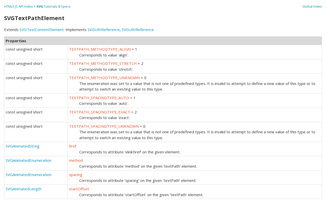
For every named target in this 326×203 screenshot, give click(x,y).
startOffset (79, 188)
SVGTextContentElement (42, 29)
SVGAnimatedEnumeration (28, 160)
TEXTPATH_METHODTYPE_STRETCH (103, 63)
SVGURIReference (104, 29)
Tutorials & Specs (53, 6)
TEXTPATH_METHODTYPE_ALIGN (100, 49)
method (76, 160)
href (72, 146)
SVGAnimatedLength (24, 188)
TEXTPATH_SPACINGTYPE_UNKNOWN (104, 126)
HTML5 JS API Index (18, 6)
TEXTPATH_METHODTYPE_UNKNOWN (104, 77)
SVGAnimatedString (22, 146)
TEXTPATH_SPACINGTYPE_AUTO (99, 97)
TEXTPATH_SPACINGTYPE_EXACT (99, 111)
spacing (75, 174)
